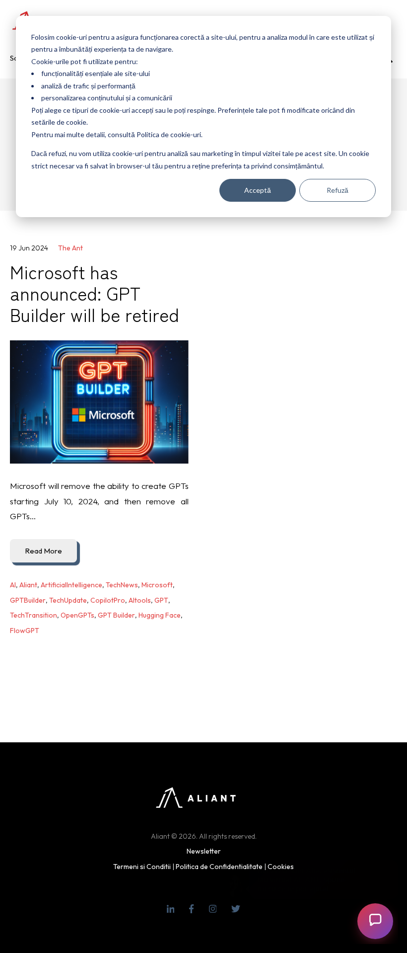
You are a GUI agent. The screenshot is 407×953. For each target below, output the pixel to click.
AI (13, 584)
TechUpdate (68, 600)
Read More (43, 551)
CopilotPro (107, 600)
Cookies (281, 866)
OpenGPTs (77, 615)
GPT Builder (116, 615)
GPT (161, 600)
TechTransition (33, 615)
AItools (140, 600)
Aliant (28, 584)
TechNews (122, 584)
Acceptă (257, 190)
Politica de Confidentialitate (219, 866)
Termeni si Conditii (142, 866)
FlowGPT (24, 630)
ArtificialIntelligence (71, 584)
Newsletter (204, 851)
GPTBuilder (28, 600)
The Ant (70, 247)
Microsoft (157, 584)
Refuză (337, 190)
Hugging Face (159, 615)
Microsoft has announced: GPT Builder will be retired (94, 292)
